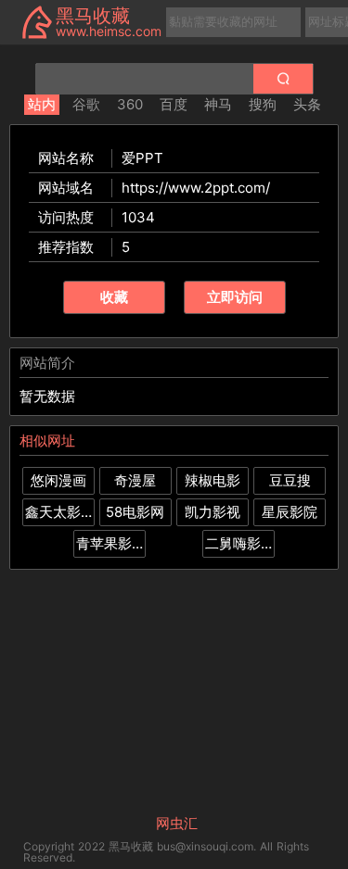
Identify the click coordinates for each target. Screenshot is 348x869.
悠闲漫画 (58, 480)
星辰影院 (289, 512)
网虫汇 (177, 823)
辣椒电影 (212, 480)
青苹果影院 (109, 543)
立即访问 (235, 297)
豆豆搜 (290, 480)
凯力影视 (212, 512)
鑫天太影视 (58, 512)
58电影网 (135, 512)
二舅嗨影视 (238, 543)
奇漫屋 (135, 480)
